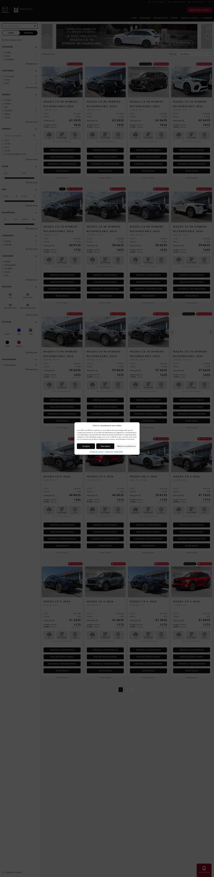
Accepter (86, 446)
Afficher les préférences (126, 446)
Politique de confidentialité (114, 452)
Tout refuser (105, 446)
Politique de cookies (97, 452)
